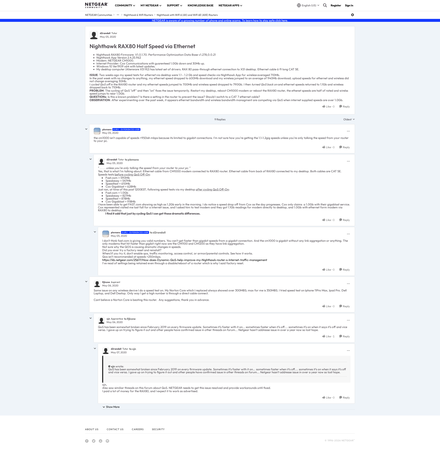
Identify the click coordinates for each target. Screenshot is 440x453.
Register (336, 5)
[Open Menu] (352, 14)
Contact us (115, 429)
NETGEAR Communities (98, 15)
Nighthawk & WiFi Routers (138, 15)
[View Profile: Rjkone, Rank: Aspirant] (97, 283)
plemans (107, 129)
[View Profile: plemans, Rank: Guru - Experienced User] (97, 131)
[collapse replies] (86, 129)
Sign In (349, 5)
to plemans (132, 159)
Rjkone (106, 282)
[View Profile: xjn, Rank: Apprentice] (101, 320)
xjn (108, 319)
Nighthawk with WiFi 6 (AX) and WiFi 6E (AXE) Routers (187, 15)
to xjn (132, 348)
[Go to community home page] (96, 5)
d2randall (105, 33)
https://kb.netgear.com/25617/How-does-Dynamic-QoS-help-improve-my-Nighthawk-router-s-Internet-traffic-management (184, 260)
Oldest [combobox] (349, 119)
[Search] (325, 5)
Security (158, 429)
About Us (91, 429)
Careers (138, 429)
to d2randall (158, 232)
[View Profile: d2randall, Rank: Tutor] (94, 35)
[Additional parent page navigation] (118, 14)
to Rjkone (130, 318)
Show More (113, 406)
